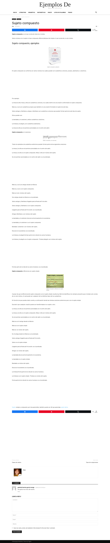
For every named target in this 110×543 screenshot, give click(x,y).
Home (13, 17)
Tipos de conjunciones (92, 462)
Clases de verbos (16, 462)
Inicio (15, 12)
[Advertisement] (55, 85)
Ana (13, 26)
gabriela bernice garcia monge (26, 487)
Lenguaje (19, 19)
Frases (70, 12)
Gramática (31, 12)
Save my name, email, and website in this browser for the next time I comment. (34, 528)
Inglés (50, 12)
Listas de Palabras (60, 12)
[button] (96, 12)
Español (18, 17)
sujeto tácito (64, 407)
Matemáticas (41, 12)
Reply (19, 491)
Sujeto (14, 407)
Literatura (22, 12)
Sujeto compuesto (25, 23)
